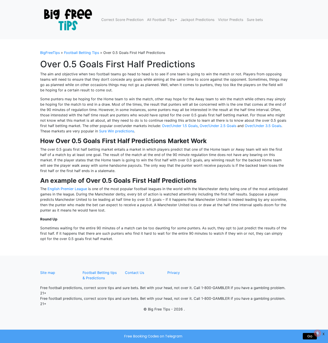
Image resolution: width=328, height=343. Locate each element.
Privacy (173, 272)
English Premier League (67, 189)
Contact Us (134, 272)
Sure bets (255, 19)
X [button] (323, 334)
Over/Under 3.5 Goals (263, 125)
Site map (47, 272)
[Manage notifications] (317, 333)
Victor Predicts (230, 19)
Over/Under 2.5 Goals (218, 125)
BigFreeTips (50, 52)
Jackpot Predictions (197, 19)
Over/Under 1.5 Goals (180, 125)
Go (309, 336)
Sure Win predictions (116, 131)
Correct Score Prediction (122, 19)
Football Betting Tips (81, 52)
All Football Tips (160, 19)
